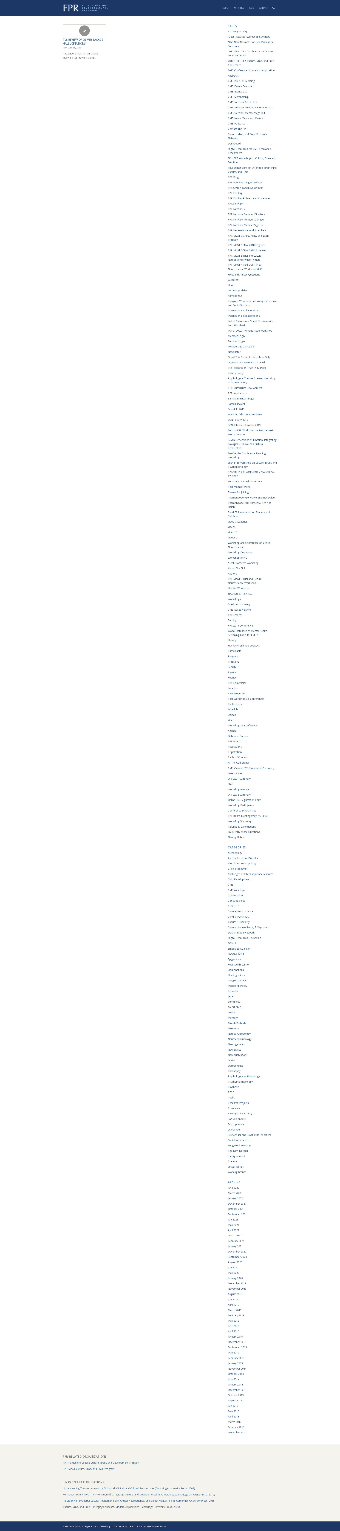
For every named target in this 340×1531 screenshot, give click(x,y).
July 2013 (233, 1405)
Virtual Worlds (236, 1166)
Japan (231, 996)
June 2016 (233, 1326)
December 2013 (237, 1389)
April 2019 (233, 1304)
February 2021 (236, 1241)
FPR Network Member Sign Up (245, 225)
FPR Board (234, 741)
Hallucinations (236, 970)
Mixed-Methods (237, 1023)
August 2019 (235, 1294)
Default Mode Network (241, 932)
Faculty (232, 620)
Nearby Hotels (236, 837)
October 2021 (236, 1209)
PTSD (231, 1092)
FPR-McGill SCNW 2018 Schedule (247, 250)
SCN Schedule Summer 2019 (244, 425)
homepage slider (237, 290)
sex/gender (234, 1129)
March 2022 (235, 1193)
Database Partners (239, 736)
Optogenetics (235, 1065)
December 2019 (237, 1283)
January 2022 (235, 1198)
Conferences (235, 615)
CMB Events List (237, 91)
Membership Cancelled (241, 346)
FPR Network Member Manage (246, 219)
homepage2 (235, 295)
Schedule (233, 709)
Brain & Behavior (238, 868)
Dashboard (234, 143)
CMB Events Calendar (240, 86)
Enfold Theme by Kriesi (122, 1526)
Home (231, 285)
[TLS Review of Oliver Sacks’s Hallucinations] (84, 30)
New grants (234, 1049)
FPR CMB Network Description (245, 187)
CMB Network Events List (242, 102)
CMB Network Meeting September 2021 (251, 107)
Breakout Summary (239, 604)
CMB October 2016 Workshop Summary (251, 768)
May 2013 (233, 1411)
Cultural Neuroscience (240, 911)
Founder (232, 677)
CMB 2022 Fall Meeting (241, 81)
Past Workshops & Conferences (246, 698)
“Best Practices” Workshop (243, 563)
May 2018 (233, 1320)
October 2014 (236, 1374)
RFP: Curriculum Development (245, 388)
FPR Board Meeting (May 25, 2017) (248, 815)
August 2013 (235, 1400)
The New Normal (238, 1150)
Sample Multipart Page (241, 398)
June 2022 (233, 1187)
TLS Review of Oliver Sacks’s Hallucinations (83, 41)
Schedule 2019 (236, 409)
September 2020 (237, 1257)
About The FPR (236, 568)
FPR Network (235, 203)
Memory (233, 1017)
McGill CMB (234, 1007)
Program (233, 656)
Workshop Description (240, 552)
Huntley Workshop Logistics (244, 645)
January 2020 (235, 1278)
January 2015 (235, 1363)
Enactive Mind (236, 954)
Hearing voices (236, 975)
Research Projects (238, 1102)
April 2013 (233, 1416)
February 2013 (236, 1427)
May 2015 (233, 1352)
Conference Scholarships (242, 810)
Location (233, 688)
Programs (233, 661)
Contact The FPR (237, 129)
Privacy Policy (235, 373)
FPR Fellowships (237, 683)
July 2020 (233, 1267)
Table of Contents (238, 757)
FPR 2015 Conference (240, 625)
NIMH (231, 1060)
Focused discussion (239, 964)
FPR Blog (233, 177)
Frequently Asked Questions (244, 274)
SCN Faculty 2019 (238, 419)
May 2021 (233, 1224)
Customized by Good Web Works (150, 1526)
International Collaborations (244, 310)
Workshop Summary (239, 821)
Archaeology (235, 852)
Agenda (232, 672)
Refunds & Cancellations (242, 826)
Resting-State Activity (240, 1113)
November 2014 (237, 1368)
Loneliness (234, 1001)
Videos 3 (233, 537)
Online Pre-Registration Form (244, 800)
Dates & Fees (236, 773)
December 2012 (237, 1432)
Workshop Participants (241, 805)
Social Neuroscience (239, 1140)
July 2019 (233, 1299)
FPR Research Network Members (247, 230)
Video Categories (237, 521)
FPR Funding (235, 193)
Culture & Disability (239, 922)
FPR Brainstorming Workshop (245, 182)
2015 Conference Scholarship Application (251, 70)
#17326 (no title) (237, 31)
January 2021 (235, 1246)
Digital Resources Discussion (244, 938)
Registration (235, 752)
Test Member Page (239, 486)
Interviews (234, 991)
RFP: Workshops (237, 393)
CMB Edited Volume (239, 609)
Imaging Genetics (238, 980)
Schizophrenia (236, 1124)
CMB (231, 884)
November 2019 (237, 1288)
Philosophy (234, 1071)
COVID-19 (233, 906)
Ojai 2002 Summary (239, 794)
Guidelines (234, 280)
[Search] (273, 8)
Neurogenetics (236, 1044)
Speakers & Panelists (240, 593)
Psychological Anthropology (244, 1076)
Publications (235, 704)
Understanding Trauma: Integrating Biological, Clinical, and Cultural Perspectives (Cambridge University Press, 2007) (129, 1488)
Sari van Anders (237, 1119)
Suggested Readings (239, 1145)
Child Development (239, 879)
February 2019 (236, 1315)
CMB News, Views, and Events (245, 118)
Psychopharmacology (240, 1081)
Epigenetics (234, 959)
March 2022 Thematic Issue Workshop (250, 330)
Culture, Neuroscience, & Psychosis (248, 927)
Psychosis (233, 1087)
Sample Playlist (236, 403)
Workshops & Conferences (243, 725)
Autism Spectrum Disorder (243, 858)
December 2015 (237, 1342)
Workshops (234, 599)
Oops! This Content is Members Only (249, 357)
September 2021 (237, 1214)
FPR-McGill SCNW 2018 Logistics (246, 245)
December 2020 (237, 1251)
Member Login (236, 336)
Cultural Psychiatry (238, 916)
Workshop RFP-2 (237, 557)
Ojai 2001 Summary (239, 778)
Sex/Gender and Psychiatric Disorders (249, 1134)
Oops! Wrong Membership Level (246, 362)
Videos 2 (233, 532)
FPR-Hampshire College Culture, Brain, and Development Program (101, 1462)
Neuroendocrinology (239, 1039)
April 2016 (233, 1331)
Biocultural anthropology (242, 863)
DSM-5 (232, 943)
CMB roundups (236, 890)
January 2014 (235, 1384)
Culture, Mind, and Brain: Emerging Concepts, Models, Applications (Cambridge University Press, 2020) (121, 1507)
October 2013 (236, 1395)
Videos (232, 527)
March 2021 (235, 1235)
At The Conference (239, 762)
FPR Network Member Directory (246, 214)
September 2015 (237, 1347)
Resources (234, 1108)
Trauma (232, 1161)
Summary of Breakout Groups (245, 481)
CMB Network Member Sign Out (246, 113)
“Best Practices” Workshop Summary (249, 36)
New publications (238, 1055)
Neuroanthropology (239, 1033)
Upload (232, 715)
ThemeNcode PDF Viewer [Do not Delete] (252, 497)
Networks (233, 1028)
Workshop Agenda (238, 789)
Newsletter (234, 351)
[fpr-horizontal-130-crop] (85, 8)
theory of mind (236, 1156)
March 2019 (235, 1310)
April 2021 (233, 1230)
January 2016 (235, 1336)
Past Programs (236, 693)
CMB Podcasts (236, 123)
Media (231, 1012)
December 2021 (237, 1203)
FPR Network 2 (236, 209)
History (232, 640)
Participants (234, 651)
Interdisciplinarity (237, 985)
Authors (232, 573)
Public (231, 1097)
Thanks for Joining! (238, 492)
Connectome (235, 895)
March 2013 (235, 1421)
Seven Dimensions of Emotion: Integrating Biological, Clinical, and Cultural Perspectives (252, 444)
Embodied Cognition (239, 948)
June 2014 (233, 1379)
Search (232, 667)
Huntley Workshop (238, 588)
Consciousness (236, 900)
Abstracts (233, 75)
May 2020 (233, 1272)
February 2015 (236, 1358)
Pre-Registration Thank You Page (247, 367)
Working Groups (237, 1172)
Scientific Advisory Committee (245, 414)
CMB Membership (238, 96)
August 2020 (235, 1262)
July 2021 (233, 1219)
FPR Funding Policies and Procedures (249, 198)
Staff (230, 784)
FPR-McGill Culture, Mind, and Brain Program (88, 1469)
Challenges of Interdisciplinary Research (250, 874)
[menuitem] (226, 8)
